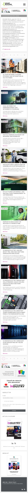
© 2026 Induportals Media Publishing (13, 483)
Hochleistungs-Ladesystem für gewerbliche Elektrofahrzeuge (14, 165)
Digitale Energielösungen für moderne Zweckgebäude (13, 135)
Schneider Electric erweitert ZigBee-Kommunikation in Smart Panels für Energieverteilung (14, 312)
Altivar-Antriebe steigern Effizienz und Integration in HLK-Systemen (13, 76)
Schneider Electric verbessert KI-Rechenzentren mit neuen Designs (13, 342)
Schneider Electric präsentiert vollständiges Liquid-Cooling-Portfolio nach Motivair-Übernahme (14, 283)
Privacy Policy (12, 482)
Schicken (14, 410)
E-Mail (4, 395)
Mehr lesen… (5, 87)
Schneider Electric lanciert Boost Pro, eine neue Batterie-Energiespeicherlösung (13, 251)
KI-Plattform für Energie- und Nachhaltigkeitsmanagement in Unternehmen (14, 193)
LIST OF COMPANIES (7, 485)
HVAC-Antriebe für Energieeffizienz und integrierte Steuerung (11, 107)
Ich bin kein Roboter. (9, 401)
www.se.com (7, 49)
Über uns (5, 482)
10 (24, 55)
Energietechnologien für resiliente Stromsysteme (12, 222)
